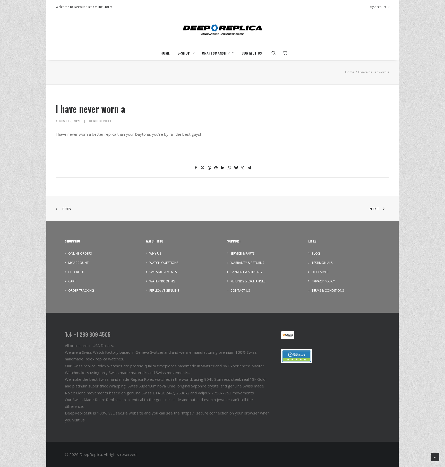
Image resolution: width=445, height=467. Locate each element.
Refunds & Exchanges (247, 281)
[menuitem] (379, 7)
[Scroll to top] (435, 456)
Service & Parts (242, 253)
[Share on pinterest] (216, 168)
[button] (275, 53)
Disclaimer (320, 272)
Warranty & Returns (247, 263)
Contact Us (252, 53)
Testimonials (322, 263)
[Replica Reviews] (296, 356)
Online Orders (80, 253)
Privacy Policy (323, 281)
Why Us (155, 253)
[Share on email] (249, 168)
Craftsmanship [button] (216, 53)
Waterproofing (162, 281)
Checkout (76, 272)
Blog (316, 253)
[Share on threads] (209, 168)
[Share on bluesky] (236, 168)
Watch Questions (163, 263)
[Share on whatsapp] (229, 168)
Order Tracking (81, 290)
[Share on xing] (242, 168)
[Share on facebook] (196, 168)
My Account (378, 7)
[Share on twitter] (202, 168)
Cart (72, 281)
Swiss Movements (163, 272)
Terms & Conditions (328, 290)
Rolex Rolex (102, 121)
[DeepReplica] (222, 30)
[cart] (283, 53)
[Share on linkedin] (222, 168)
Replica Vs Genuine (164, 290)
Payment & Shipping (246, 272)
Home (165, 53)
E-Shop (183, 53)
